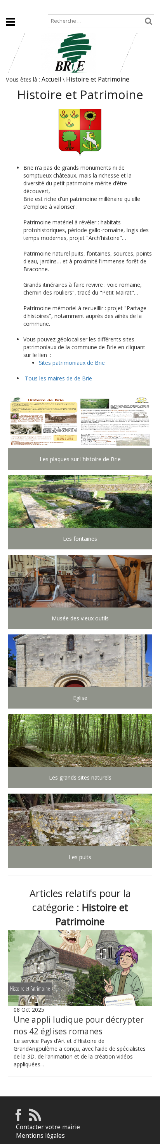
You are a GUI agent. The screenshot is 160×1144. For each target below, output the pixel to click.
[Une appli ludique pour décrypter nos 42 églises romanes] (80, 968)
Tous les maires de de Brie (58, 378)
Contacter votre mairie (48, 1127)
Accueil (14, 6)
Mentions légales (40, 1136)
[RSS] (35, 1119)
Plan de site (50, 6)
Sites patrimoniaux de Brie (72, 362)
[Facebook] (18, 1119)
